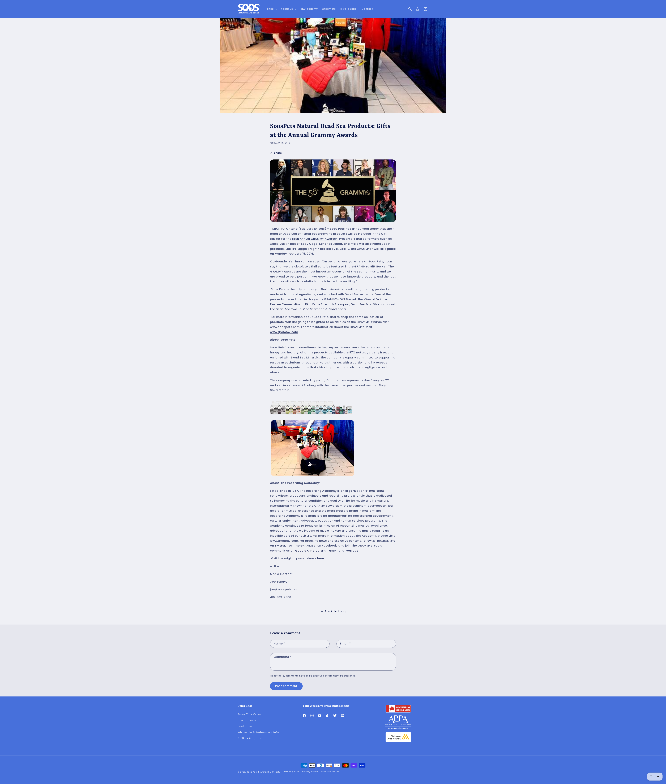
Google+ (301, 551)
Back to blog (335, 611)
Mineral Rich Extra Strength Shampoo (321, 304)
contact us (245, 726)
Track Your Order (249, 714)
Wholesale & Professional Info (258, 732)
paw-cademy (247, 720)
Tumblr (333, 551)
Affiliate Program (249, 738)
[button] (272, 8)
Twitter (280, 546)
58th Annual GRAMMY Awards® (315, 239)
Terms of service (330, 771)
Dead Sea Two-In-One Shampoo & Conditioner (311, 309)
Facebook (329, 546)
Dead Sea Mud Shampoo (369, 304)
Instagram (318, 551)
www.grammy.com (284, 332)
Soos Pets (252, 771)
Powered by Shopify (269, 771)
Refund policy (291, 771)
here (320, 558)
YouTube (351, 551)
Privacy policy (310, 771)
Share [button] (278, 153)
